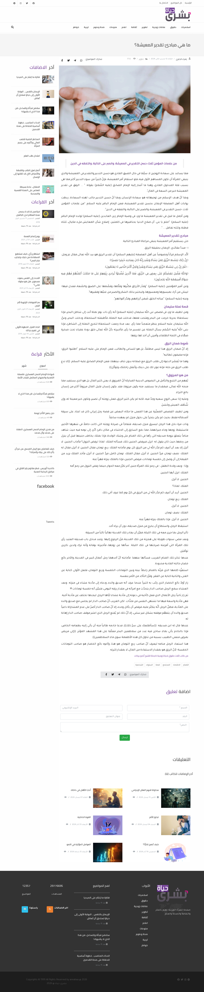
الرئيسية (188, 3)
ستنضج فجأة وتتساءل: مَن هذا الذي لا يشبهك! (27, 110)
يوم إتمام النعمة (32, 236)
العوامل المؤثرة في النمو (79, 844)
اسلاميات (185, 27)
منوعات (113, 27)
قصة (158, 665)
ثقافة (134, 27)
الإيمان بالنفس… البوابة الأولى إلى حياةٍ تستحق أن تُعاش (28, 94)
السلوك (149, 665)
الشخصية (139, 665)
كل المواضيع (176, 3)
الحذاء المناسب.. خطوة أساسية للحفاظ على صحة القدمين (28, 126)
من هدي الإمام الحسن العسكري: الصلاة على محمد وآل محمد (35, 431)
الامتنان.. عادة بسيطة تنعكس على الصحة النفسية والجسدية (27, 190)
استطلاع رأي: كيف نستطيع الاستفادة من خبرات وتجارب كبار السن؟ (27, 257)
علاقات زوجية (158, 27)
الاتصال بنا (163, 3)
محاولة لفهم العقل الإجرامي (145, 790)
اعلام (124, 27)
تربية (86, 27)
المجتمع (166, 665)
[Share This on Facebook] (62, 61)
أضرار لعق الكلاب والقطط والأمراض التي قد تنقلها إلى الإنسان (27, 173)
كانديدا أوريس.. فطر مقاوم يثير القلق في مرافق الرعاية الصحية (34, 470)
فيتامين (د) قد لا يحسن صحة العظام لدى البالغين (28, 213)
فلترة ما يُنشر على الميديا (28, 77)
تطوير (144, 27)
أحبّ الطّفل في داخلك (81, 790)
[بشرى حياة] (178, 14)
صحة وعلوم (99, 27)
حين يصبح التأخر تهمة (44, 413)
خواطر (76, 27)
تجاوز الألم (154, 817)
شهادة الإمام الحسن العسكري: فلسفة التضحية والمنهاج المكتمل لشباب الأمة (35, 376)
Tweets (50, 521)
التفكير (186, 665)
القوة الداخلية (84, 817)
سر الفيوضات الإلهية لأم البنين (28, 304)
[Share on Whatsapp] (81, 61)
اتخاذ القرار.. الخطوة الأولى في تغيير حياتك (27, 328)
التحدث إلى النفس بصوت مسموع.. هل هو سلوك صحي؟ (28, 281)
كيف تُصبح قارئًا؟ (151, 844)
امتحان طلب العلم (32, 156)
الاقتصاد (176, 665)
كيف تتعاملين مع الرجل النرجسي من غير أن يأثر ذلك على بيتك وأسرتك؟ (34, 450)
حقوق (173, 27)
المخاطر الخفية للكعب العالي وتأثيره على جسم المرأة (29, 142)
